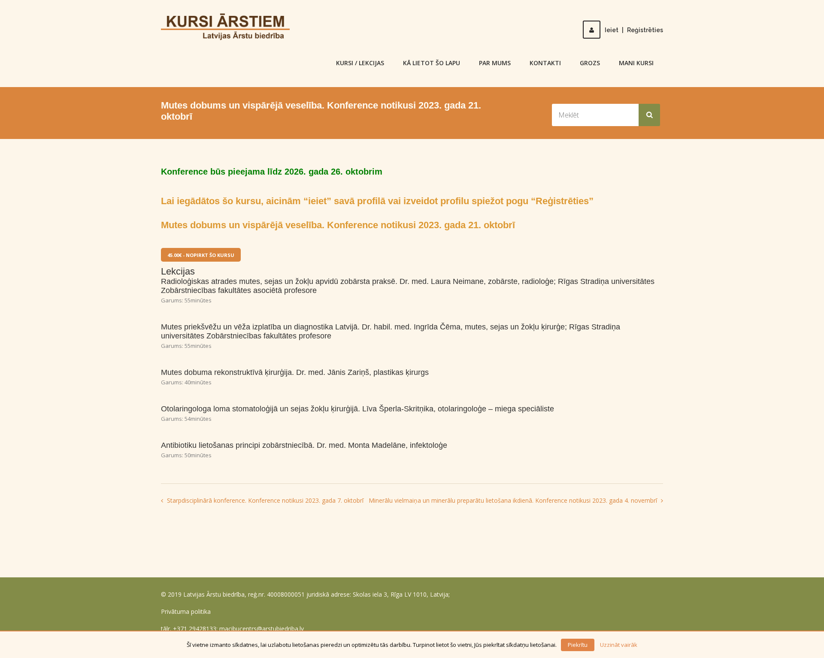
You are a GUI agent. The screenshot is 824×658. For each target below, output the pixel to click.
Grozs (590, 63)
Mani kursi (636, 63)
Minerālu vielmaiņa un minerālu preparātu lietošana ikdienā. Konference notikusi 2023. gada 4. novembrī (514, 500)
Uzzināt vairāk (618, 645)
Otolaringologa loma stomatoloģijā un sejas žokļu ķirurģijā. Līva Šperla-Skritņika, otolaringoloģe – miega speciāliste (357, 408)
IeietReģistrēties (634, 30)
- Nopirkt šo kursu (200, 255)
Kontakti (545, 63)
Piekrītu (578, 645)
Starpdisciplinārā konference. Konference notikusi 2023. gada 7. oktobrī (264, 500)
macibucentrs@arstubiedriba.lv (261, 629)
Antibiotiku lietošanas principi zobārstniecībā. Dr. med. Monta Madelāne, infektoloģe (304, 445)
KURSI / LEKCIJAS (360, 63)
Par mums (495, 63)
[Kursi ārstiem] (225, 26)
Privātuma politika (186, 611)
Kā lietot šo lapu (431, 63)
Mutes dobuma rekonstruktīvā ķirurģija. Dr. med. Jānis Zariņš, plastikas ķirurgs (295, 372)
